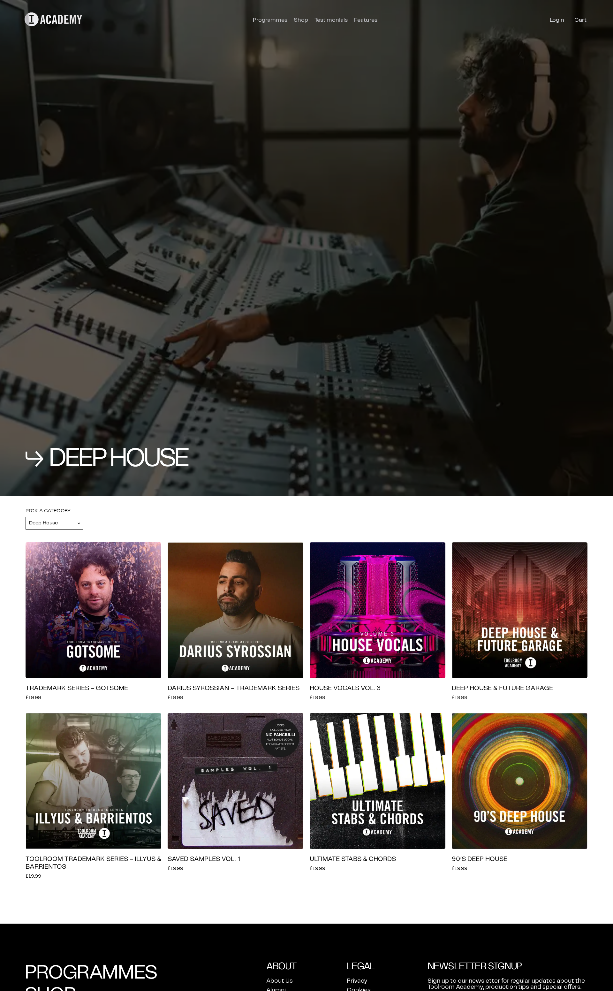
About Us (279, 981)
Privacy (357, 981)
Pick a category (48, 510)
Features (365, 20)
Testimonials (331, 20)
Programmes (270, 20)
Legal (361, 966)
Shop (301, 20)
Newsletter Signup (475, 966)
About (281, 966)
